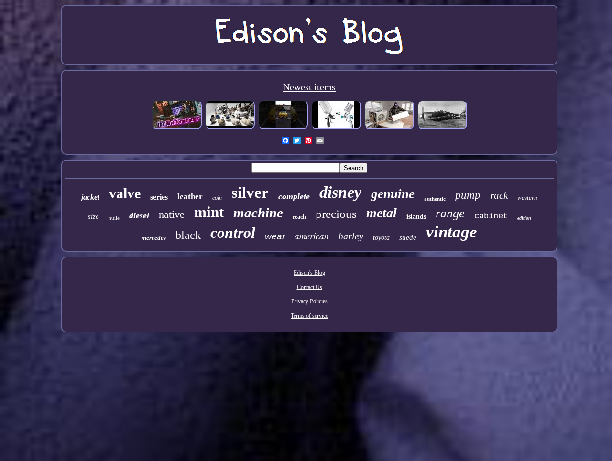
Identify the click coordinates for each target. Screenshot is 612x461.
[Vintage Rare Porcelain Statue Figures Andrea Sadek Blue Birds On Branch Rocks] (230, 128)
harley (351, 236)
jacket (90, 197)
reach (299, 217)
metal (381, 212)
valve (125, 193)
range (450, 213)
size (93, 216)
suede (407, 237)
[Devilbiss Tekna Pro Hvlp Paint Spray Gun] (336, 128)
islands (416, 216)
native (172, 214)
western (527, 197)
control (232, 232)
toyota (381, 237)
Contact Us (309, 287)
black (188, 235)
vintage (451, 232)
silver (250, 192)
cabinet (491, 216)
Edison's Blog (309, 272)
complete (294, 196)
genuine (393, 194)
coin (217, 197)
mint (209, 212)
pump (468, 195)
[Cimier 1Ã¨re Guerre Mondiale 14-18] (442, 128)
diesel (139, 215)
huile (114, 218)
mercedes (154, 237)
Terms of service (309, 315)
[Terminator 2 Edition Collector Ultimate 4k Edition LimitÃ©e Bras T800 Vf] (177, 128)
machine (258, 212)
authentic (435, 199)
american (312, 236)
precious (336, 213)
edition (524, 218)
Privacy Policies (309, 301)
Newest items (309, 87)
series (159, 197)
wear (275, 236)
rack (499, 195)
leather (190, 196)
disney (340, 192)
